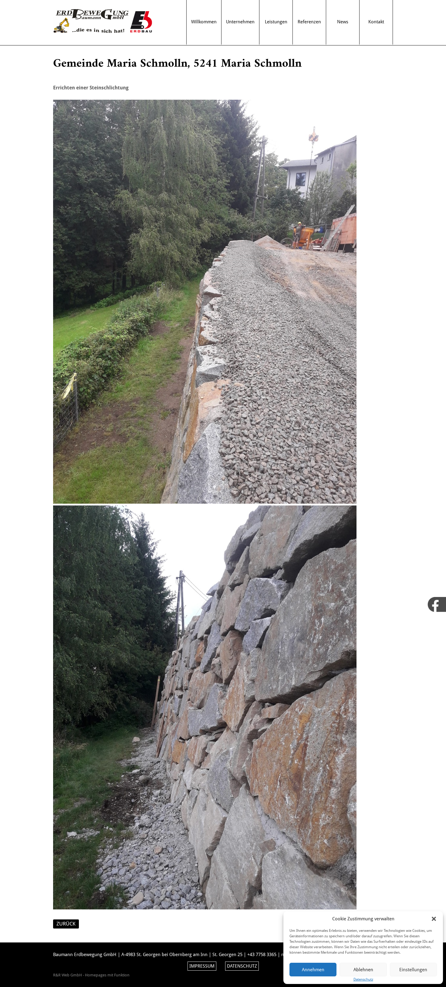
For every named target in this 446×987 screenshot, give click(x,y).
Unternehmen (240, 22)
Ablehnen (363, 969)
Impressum (202, 966)
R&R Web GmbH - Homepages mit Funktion (91, 975)
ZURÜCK (66, 924)
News (342, 22)
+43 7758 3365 (261, 954)
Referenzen (309, 22)
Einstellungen (413, 969)
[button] (434, 919)
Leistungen (276, 22)
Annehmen (313, 969)
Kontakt (376, 22)
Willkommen (204, 22)
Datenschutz (242, 966)
